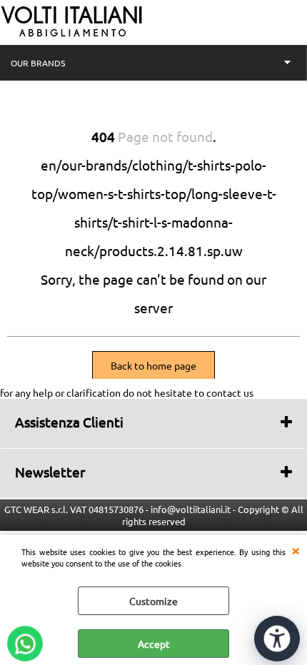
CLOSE (295, 549)
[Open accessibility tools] (277, 638)
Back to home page (153, 365)
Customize (153, 600)
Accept (154, 643)
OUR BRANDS (38, 62)
